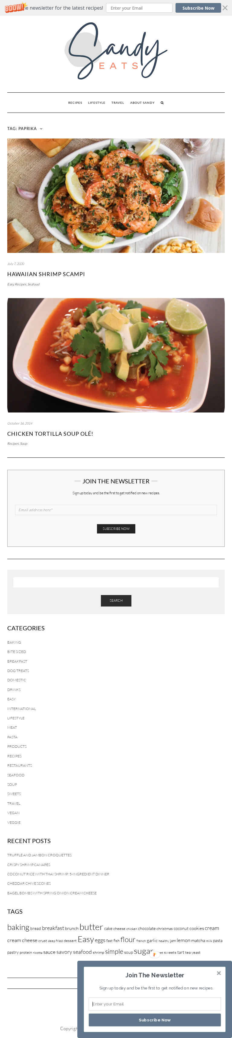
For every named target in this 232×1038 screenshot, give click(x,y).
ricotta (37, 952)
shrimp (98, 952)
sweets (170, 952)
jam (173, 940)
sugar (143, 951)
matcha (198, 940)
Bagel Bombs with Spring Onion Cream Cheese (52, 893)
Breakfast (17, 661)
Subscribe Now (198, 8)
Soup (23, 443)
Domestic (16, 680)
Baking (14, 642)
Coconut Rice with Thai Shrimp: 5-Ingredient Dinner (58, 874)
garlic (152, 940)
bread (35, 928)
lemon (183, 940)
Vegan (13, 812)
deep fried (55, 941)
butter (91, 926)
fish (117, 940)
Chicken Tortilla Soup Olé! (50, 433)
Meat (12, 727)
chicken (131, 929)
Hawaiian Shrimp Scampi (46, 274)
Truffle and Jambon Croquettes (39, 855)
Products (17, 746)
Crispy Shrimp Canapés (28, 864)
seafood (82, 951)
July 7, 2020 (15, 264)
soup (128, 952)
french (141, 941)
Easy (10, 284)
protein (26, 952)
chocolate (147, 928)
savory (64, 951)
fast (109, 940)
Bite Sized (16, 651)
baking (18, 927)
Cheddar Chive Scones (29, 883)
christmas (164, 928)
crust (42, 940)
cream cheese (22, 940)
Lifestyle (96, 102)
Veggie (14, 822)
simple (114, 951)
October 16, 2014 (19, 423)
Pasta (12, 737)
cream (212, 928)
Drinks (14, 689)
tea (188, 952)
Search (116, 600)
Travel (117, 102)
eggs (100, 940)
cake (108, 928)
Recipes (75, 102)
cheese (119, 928)
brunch (72, 928)
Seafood (33, 284)
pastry (13, 952)
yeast (196, 952)
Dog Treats (18, 670)
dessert (70, 940)
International (21, 708)
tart (180, 952)
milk (209, 941)
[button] (116, 8)
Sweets (14, 793)
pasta (218, 940)
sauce (49, 952)
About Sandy (142, 102)
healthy (164, 941)
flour (128, 939)
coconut (181, 928)
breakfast (53, 928)
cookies (196, 928)
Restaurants (19, 765)
